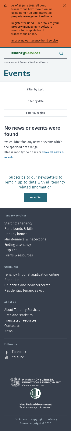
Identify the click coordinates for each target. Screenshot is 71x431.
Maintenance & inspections (25, 239)
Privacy (52, 419)
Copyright (37, 419)
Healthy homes (15, 234)
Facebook (19, 352)
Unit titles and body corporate (27, 285)
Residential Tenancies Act (24, 290)
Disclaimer (20, 419)
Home (7, 62)
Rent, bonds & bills (18, 229)
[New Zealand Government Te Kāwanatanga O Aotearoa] (36, 406)
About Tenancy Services (25, 62)
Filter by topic (35, 89)
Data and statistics (18, 315)
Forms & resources (18, 255)
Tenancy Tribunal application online (31, 275)
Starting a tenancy (18, 223)
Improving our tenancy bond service (34, 40)
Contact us (12, 326)
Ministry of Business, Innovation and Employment (35, 382)
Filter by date (35, 101)
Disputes (10, 250)
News (8, 331)
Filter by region (35, 113)
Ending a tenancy (17, 245)
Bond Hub (12, 280)
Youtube (18, 357)
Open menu (5, 53)
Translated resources (20, 320)
